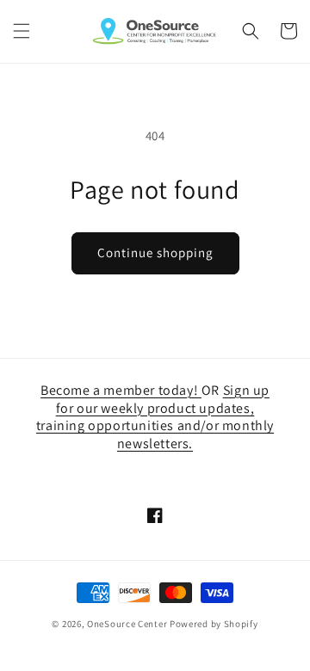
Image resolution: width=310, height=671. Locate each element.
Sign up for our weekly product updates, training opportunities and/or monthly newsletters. (155, 416)
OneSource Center (127, 624)
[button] (21, 31)
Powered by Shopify (214, 624)
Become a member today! (121, 390)
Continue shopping (155, 252)
